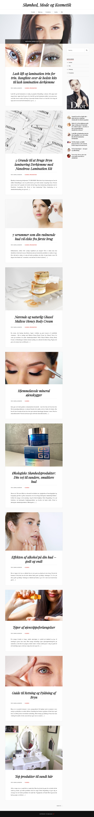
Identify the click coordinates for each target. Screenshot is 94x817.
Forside (33, 12)
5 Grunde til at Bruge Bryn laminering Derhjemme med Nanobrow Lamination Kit (34, 164)
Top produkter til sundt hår (34, 776)
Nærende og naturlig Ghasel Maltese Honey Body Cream (34, 319)
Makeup (40, 12)
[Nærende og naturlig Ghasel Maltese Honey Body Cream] (34, 288)
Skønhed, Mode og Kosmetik (47, 4)
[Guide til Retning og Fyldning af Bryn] (34, 671)
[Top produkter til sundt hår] (34, 748)
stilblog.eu (49, 814)
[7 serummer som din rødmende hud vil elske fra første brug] (34, 213)
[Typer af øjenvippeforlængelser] (34, 605)
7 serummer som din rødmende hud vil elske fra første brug (34, 236)
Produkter (48, 12)
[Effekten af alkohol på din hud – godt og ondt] (34, 531)
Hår (62, 12)
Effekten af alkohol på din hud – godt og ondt (34, 559)
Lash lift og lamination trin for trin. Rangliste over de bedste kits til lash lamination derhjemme (34, 77)
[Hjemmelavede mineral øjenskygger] (34, 368)
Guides (56, 12)
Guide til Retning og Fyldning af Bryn (34, 695)
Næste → (60, 805)
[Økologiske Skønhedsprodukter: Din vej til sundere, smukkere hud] (34, 445)
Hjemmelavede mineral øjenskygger (34, 393)
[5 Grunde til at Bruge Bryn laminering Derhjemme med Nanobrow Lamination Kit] (34, 132)
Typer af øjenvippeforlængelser (34, 627)
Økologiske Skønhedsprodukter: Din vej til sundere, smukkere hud (34, 477)
